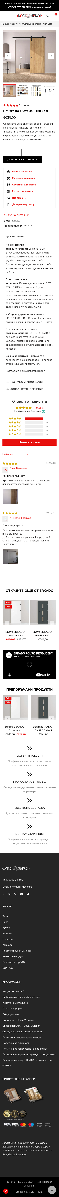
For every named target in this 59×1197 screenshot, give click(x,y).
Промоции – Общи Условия (18, 1020)
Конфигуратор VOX (14, 962)
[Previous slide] (7, 624)
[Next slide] (51, 56)
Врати (14, 23)
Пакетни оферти (12, 1008)
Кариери (7, 945)
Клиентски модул (12, 956)
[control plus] (19, 152)
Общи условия (10, 1014)
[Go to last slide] (8, 56)
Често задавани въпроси (16, 950)
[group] (23, 90)
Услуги (6, 927)
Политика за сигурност (15, 1043)
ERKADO (28, 225)
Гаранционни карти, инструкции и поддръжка (29, 1054)
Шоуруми (7, 939)
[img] (9, 463)
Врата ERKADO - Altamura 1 (16, 634)
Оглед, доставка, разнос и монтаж (22, 1031)
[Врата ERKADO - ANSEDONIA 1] (43, 614)
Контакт (7, 933)
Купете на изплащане (15, 1002)
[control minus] (6, 152)
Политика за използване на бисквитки (24, 1048)
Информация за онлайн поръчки (21, 997)
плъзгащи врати (36, 371)
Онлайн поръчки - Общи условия (21, 1025)
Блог (5, 922)
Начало (5, 23)
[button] (11, 105)
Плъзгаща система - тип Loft (36, 23)
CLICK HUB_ (36, 1191)
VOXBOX (7, 968)
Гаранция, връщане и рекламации (21, 1037)
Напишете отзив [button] (29, 442)
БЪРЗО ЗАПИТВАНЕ (16, 215)
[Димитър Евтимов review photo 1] (10, 556)
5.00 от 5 (38, 408)
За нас (6, 916)
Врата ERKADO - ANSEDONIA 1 (43, 634)
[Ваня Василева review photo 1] (10, 496)
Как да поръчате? (13, 991)
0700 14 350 (16, 879)
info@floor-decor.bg (21, 886)
